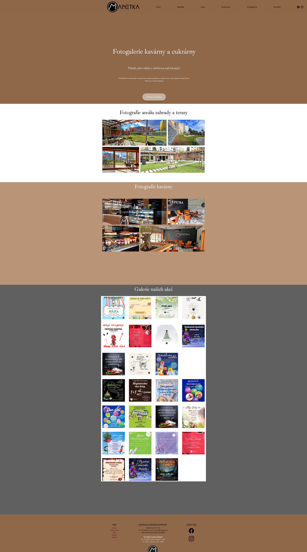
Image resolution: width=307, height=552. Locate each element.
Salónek (114, 535)
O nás (114, 528)
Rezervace (225, 7)
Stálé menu (114, 530)
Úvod (158, 7)
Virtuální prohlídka (154, 97)
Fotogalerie (252, 7)
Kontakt (277, 7)
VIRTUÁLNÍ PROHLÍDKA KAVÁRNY (153, 532)
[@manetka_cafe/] (302, 7)
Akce (203, 7)
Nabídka (180, 7)
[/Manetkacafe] (298, 7)
